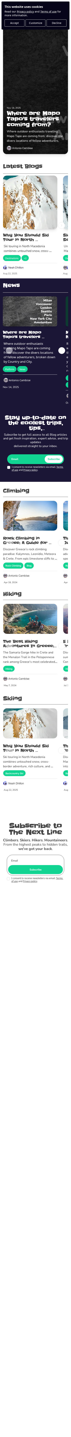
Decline (56, 23)
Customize (35, 23)
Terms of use (48, 11)
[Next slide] (61, 225)
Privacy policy (25, 11)
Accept (14, 23)
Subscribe (54, 459)
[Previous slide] (9, 225)
